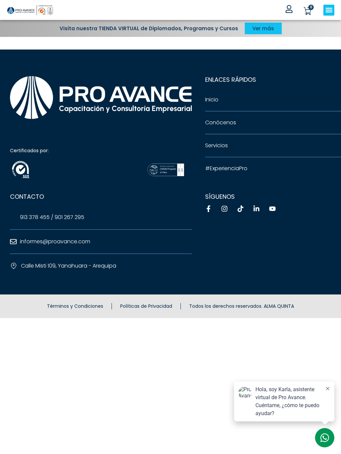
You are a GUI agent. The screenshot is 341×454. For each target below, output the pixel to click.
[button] (328, 10)
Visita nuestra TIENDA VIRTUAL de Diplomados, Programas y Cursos (149, 28)
